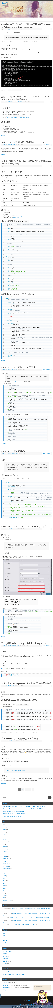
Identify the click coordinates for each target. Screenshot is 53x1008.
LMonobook (5, 958)
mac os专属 (5, 849)
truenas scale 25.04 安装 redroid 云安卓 (18, 367)
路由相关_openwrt (15, 645)
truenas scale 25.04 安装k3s (13, 451)
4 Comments (47, 101)
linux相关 (18, 101)
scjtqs (4, 29)
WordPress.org (6, 942)
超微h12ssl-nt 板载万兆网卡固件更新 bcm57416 (22, 142)
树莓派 (4, 880)
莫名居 (5, 3)
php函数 (5, 854)
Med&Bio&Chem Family (26, 1001)
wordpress (5, 871)
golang (17, 166)
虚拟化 (4, 895)
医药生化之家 (6, 985)
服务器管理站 (6, 987)
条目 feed (5, 938)
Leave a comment (46, 29)
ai (13, 29)
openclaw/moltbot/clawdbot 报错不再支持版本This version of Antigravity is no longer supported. (26, 25)
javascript (5, 841)
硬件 (21, 101)
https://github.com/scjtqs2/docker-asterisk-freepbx (18, 117)
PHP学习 (5, 856)
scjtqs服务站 (6, 982)
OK (49, 797)
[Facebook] (45, 3)
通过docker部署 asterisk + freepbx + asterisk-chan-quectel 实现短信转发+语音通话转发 (25, 98)
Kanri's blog (5, 956)
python (4, 861)
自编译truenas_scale (17, 381)
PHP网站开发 (6, 858)
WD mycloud (6, 866)
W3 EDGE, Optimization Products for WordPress (14, 974)
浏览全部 (3, 135)
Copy (50, 224)
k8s (4, 844)
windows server (6, 868)
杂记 (4, 878)
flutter (4, 836)
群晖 (4, 893)
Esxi (4, 834)
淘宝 (4, 883)
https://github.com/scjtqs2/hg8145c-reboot (15, 770)
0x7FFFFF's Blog (7, 951)
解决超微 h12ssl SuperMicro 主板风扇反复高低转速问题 (26, 683)
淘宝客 (4, 885)
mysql (4, 851)
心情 (4, 873)
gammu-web (24, 216)
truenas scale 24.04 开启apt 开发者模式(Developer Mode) (23, 924)
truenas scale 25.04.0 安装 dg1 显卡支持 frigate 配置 (24, 526)
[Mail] (51, 3)
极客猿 (4, 990)
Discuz (4, 829)
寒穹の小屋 (5, 961)
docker (14, 101)
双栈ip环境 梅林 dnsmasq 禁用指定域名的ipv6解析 (24, 643)
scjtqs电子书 (6, 971)
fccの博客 (5, 953)
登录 (4, 935)
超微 (14, 144)
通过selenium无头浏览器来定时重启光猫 (19, 738)
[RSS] (49, 3)
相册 (4, 888)
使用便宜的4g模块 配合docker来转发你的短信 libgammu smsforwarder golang (26, 162)
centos (4, 827)
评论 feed (5, 940)
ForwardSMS (16, 217)
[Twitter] (47, 3)
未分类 (4, 875)
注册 (4, 933)
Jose (28, 1004)
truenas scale (15, 369)
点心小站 (5, 963)
